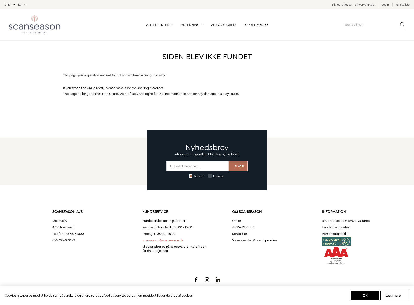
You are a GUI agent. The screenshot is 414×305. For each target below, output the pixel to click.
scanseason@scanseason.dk (162, 240)
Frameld (218, 176)
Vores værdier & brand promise (254, 240)
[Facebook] (196, 280)
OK (365, 295)
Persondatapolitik (334, 234)
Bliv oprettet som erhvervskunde (353, 4)
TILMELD (239, 166)
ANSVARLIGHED (243, 227)
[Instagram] (207, 280)
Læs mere (393, 295)
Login (385, 4)
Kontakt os (239, 234)
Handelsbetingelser (336, 227)
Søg (402, 24)
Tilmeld (199, 176)
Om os (237, 221)
